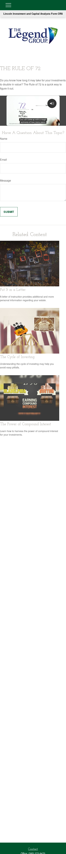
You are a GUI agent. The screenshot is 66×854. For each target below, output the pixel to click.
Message (5, 180)
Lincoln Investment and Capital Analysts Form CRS (33, 13)
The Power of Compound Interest (25, 424)
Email (3, 159)
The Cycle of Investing (17, 357)
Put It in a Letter (13, 290)
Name (3, 139)
